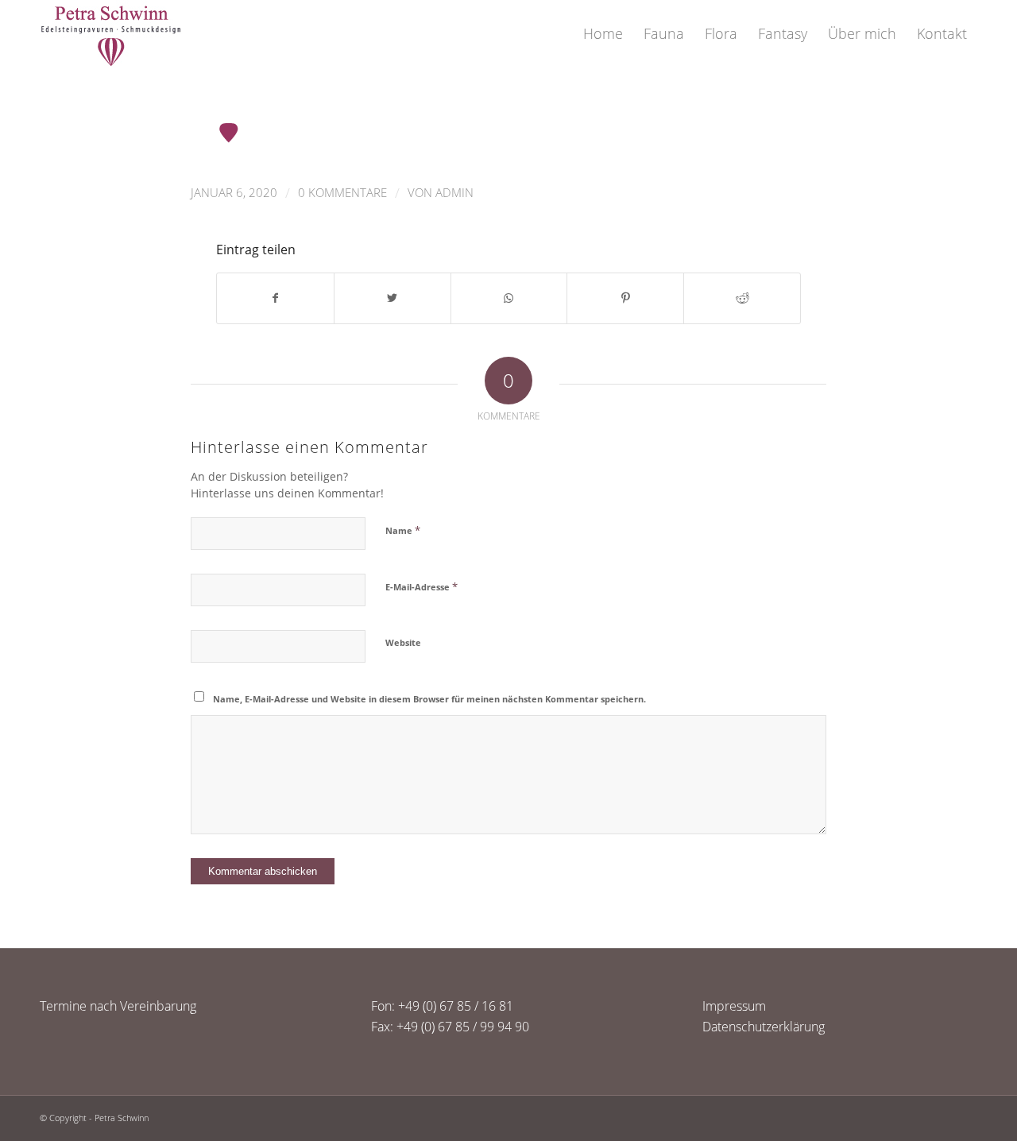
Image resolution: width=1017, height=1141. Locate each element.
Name (402, 530)
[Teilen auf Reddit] (742, 298)
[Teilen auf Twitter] (392, 298)
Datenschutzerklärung (763, 1026)
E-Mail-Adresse (421, 586)
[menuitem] (603, 34)
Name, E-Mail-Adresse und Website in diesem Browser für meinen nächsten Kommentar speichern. (429, 699)
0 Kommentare (342, 192)
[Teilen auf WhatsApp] (509, 298)
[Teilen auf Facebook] (275, 298)
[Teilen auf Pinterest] (625, 298)
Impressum (734, 1006)
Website (403, 642)
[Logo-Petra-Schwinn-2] (111, 34)
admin (454, 192)
